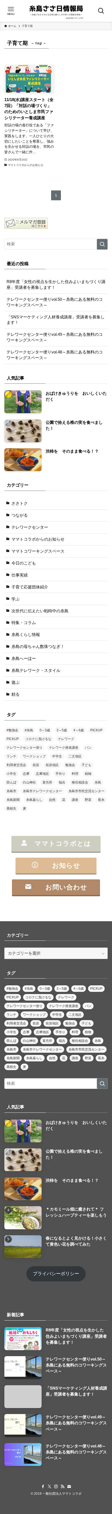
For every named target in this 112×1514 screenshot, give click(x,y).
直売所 (47, 782)
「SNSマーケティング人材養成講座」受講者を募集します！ (56, 320)
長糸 (101, 800)
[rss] (62, 1486)
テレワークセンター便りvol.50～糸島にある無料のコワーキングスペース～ (55, 302)
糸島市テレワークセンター (42, 791)
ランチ (11, 756)
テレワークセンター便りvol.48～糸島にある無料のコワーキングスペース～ (55, 355)
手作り (60, 774)
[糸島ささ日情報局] (56, 11)
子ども (86, 765)
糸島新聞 (13, 800)
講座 (75, 800)
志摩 (26, 774)
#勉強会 (12, 730)
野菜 (88, 800)
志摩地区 (42, 774)
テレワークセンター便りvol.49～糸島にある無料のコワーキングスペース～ (55, 337)
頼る (15, 694)
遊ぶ (15, 682)
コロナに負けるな (38, 739)
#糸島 (29, 730)
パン (88, 748)
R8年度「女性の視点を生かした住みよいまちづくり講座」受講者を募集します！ (56, 285)
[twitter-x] (49, 1486)
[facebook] (43, 1486)
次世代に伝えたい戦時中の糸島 (40, 611)
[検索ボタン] (101, 11)
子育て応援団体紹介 (29, 587)
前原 (36, 765)
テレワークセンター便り (24, 748)
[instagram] (56, 1486)
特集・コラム (23, 622)
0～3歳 (45, 730)
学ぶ (15, 599)
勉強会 (70, 765)
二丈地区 (75, 756)
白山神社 (29, 782)
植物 (88, 774)
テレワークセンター (29, 527)
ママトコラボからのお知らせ (37, 539)
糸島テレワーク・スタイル (35, 670)
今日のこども (23, 563)
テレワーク (66, 739)
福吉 (62, 782)
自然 (52, 800)
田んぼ (11, 782)
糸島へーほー (23, 658)
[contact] (69, 1486)
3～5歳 (62, 730)
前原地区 (52, 765)
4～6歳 (78, 730)
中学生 (57, 756)
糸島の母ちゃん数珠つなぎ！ (37, 646)
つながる (19, 515)
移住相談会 (80, 782)
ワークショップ (34, 756)
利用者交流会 (16, 765)
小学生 (11, 774)
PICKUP (96, 730)
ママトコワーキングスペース (37, 551)
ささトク (19, 503)
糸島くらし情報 (25, 634)
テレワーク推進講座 (63, 748)
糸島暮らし (34, 800)
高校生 (11, 808)
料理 (75, 774)
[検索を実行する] (102, 244)
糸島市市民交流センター (86, 791)
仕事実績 (19, 575)
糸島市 (11, 791)
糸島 (98, 782)
